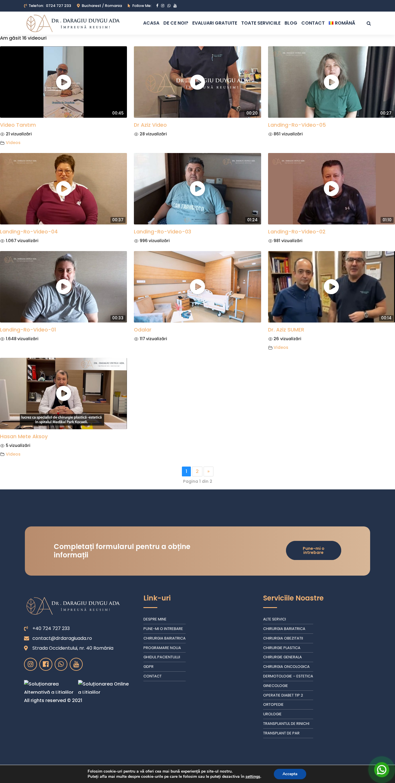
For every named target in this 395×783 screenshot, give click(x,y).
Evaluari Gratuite (214, 23)
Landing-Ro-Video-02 (297, 231)
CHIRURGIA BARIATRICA (164, 638)
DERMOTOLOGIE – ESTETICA (288, 676)
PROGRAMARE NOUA (162, 648)
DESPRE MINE (155, 619)
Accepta (290, 774)
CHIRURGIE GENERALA (282, 657)
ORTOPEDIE (273, 704)
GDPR (148, 666)
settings (253, 776)
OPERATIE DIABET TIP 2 (283, 695)
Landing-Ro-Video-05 (297, 124)
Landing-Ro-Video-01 (28, 329)
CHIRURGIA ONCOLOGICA (286, 666)
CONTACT (313, 23)
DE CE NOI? (175, 23)
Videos (13, 142)
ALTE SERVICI (274, 619)
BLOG (291, 23)
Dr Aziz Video (150, 124)
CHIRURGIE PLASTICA (281, 648)
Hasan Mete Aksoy (24, 436)
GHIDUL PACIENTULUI (161, 657)
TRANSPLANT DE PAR (281, 733)
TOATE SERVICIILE (260, 23)
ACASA (151, 23)
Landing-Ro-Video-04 (29, 231)
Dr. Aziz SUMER (286, 329)
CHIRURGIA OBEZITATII (283, 638)
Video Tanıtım (18, 124)
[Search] (369, 23)
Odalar (143, 329)
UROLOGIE (272, 714)
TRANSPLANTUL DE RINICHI (286, 723)
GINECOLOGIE (275, 685)
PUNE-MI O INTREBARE (163, 628)
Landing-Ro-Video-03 (162, 231)
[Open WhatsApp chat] (381, 769)
